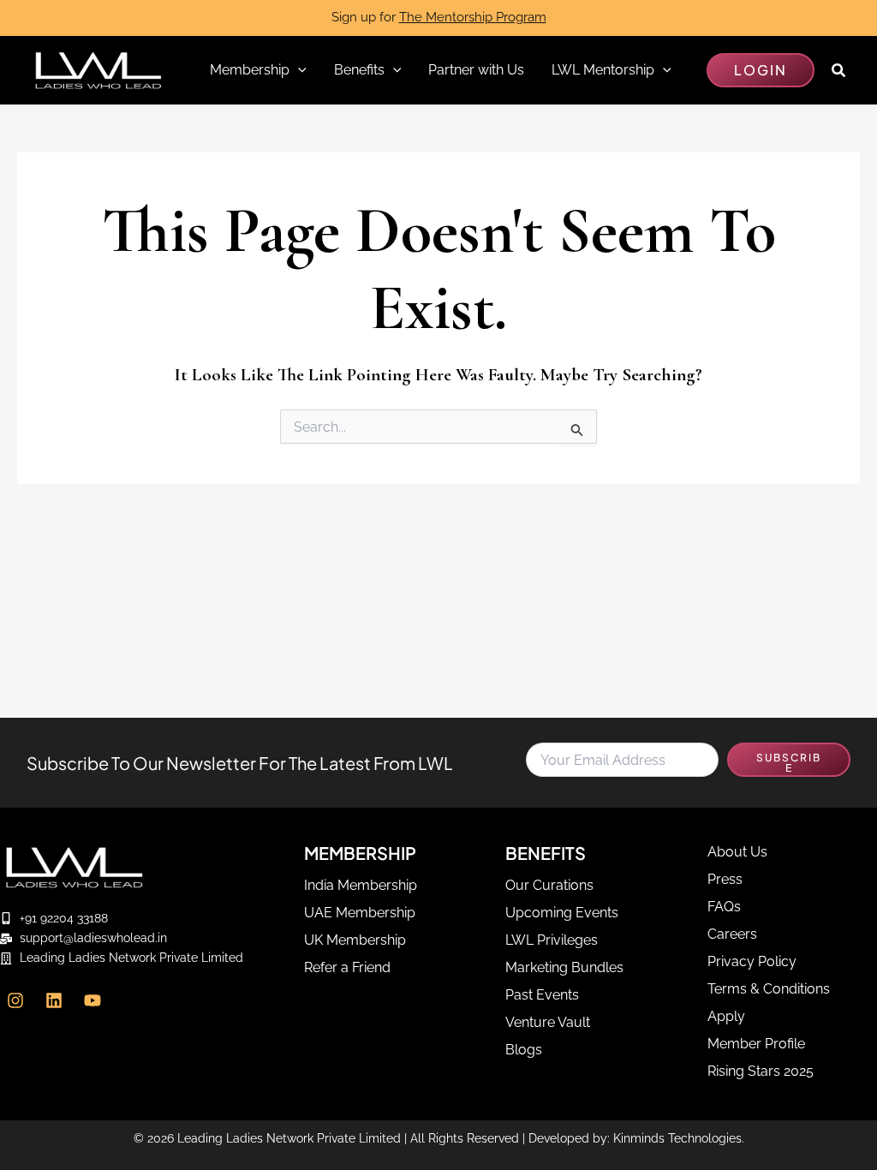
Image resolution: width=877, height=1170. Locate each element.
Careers (732, 934)
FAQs (724, 906)
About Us (737, 852)
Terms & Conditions (768, 989)
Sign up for (438, 17)
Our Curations (549, 885)
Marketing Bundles (564, 967)
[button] (760, 70)
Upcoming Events (561, 912)
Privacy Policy (751, 961)
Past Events (542, 995)
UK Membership (355, 940)
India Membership (360, 885)
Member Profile (756, 1044)
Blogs (523, 1050)
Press (725, 879)
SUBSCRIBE (788, 762)
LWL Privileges (551, 940)
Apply (726, 1016)
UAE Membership (359, 912)
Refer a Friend (347, 967)
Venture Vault (547, 1022)
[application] (298, 70)
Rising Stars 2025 (760, 1071)
